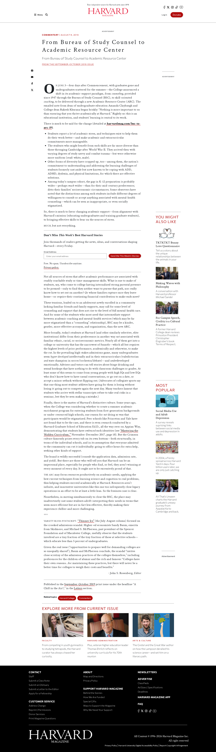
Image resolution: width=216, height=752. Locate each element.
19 (50, 128)
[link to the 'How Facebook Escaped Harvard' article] (168, 448)
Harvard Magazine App (154, 697)
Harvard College (67, 598)
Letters (78, 588)
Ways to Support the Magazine (99, 705)
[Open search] (46, 14)
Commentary (50, 35)
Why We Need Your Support (97, 709)
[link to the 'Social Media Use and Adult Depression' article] (168, 402)
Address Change (37, 705)
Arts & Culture (142, 641)
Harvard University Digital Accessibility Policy (138, 745)
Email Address (50, 252)
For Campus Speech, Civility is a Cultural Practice (168, 321)
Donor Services (37, 714)
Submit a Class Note (39, 680)
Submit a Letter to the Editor (44, 689)
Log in (164, 15)
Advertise (145, 678)
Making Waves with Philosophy (168, 285)
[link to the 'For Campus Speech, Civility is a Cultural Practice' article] (168, 309)
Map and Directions (93, 676)
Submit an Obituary (39, 685)
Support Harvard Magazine (103, 688)
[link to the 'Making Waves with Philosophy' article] (168, 274)
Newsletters (147, 672)
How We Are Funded (93, 697)
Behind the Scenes (92, 693)
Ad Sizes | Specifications (150, 687)
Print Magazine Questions (42, 718)
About (87, 672)
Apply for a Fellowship (40, 693)
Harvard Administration (102, 641)
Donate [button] (177, 14)
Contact (35, 672)
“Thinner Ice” (86, 521)
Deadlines (143, 691)
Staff (31, 676)
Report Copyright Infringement (174, 745)
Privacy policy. (51, 267)
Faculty (47, 641)
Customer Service (42, 701)
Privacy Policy (90, 680)
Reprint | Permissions (40, 709)
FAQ (140, 703)
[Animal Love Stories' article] (168, 233)
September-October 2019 (70, 64)
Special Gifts (89, 701)
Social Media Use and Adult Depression (166, 414)
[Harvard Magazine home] (108, 12)
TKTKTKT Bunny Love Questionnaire (168, 244)
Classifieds (143, 683)
